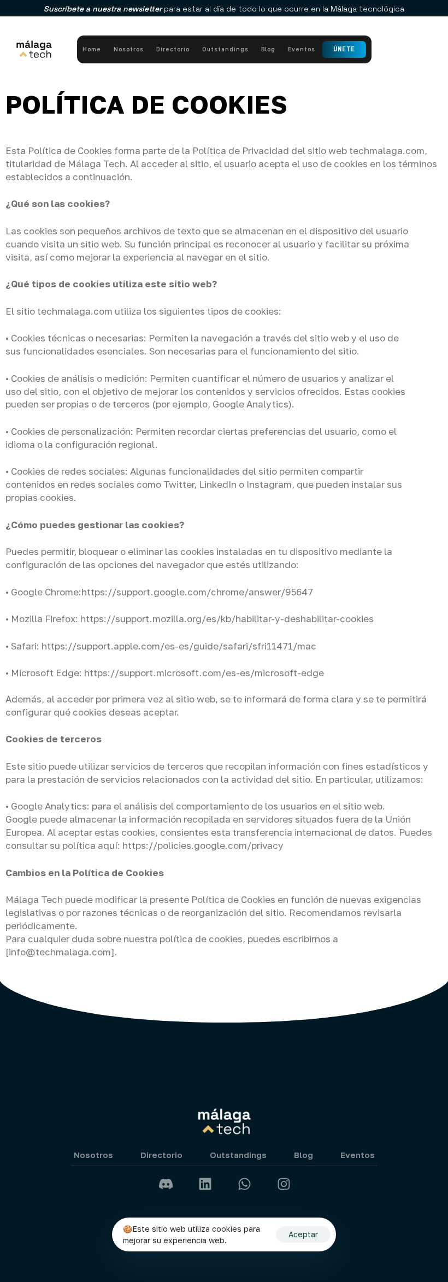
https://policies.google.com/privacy (203, 845)
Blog (268, 49)
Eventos (301, 49)
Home (91, 49)
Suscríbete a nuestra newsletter (104, 9)
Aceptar (303, 1234)
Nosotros (129, 49)
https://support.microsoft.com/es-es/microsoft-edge (204, 672)
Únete (344, 49)
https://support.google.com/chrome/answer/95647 (198, 592)
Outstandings (225, 49)
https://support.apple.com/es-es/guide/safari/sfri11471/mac (180, 646)
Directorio (173, 49)
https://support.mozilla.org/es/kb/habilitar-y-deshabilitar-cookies (227, 618)
